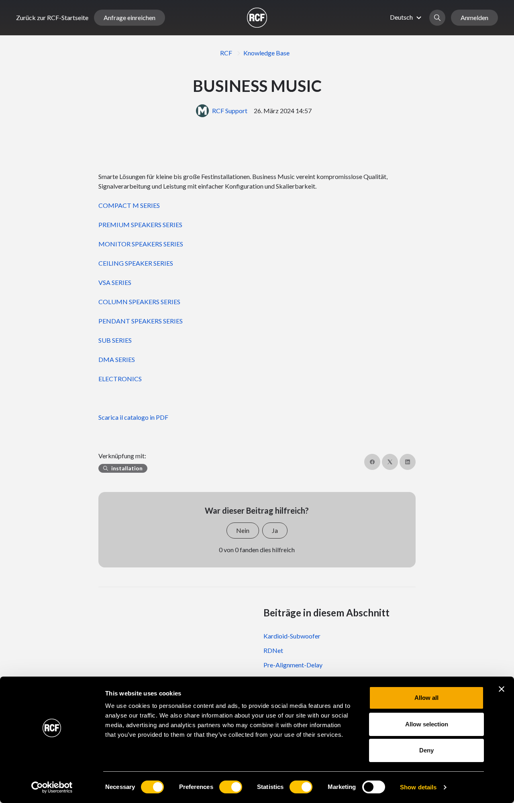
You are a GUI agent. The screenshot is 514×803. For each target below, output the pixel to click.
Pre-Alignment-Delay (292, 665)
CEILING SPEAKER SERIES (135, 263)
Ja (275, 530)
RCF (226, 53)
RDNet (273, 650)
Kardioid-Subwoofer (291, 636)
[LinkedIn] (408, 462)
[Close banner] (501, 689)
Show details (418, 787)
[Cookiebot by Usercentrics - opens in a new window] (52, 787)
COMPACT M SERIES (129, 205)
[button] (407, 17)
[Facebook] (372, 462)
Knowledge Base (266, 53)
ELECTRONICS (120, 378)
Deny (426, 750)
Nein (242, 530)
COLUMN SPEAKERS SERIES (139, 301)
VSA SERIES (114, 282)
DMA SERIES (116, 359)
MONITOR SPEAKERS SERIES (140, 244)
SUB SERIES (115, 340)
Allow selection (426, 724)
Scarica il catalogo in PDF (133, 417)
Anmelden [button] (474, 17)
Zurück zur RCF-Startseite (52, 17)
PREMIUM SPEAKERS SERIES (140, 224)
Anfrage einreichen (129, 17)
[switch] (230, 787)
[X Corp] (390, 462)
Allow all (426, 697)
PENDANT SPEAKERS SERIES (140, 321)
